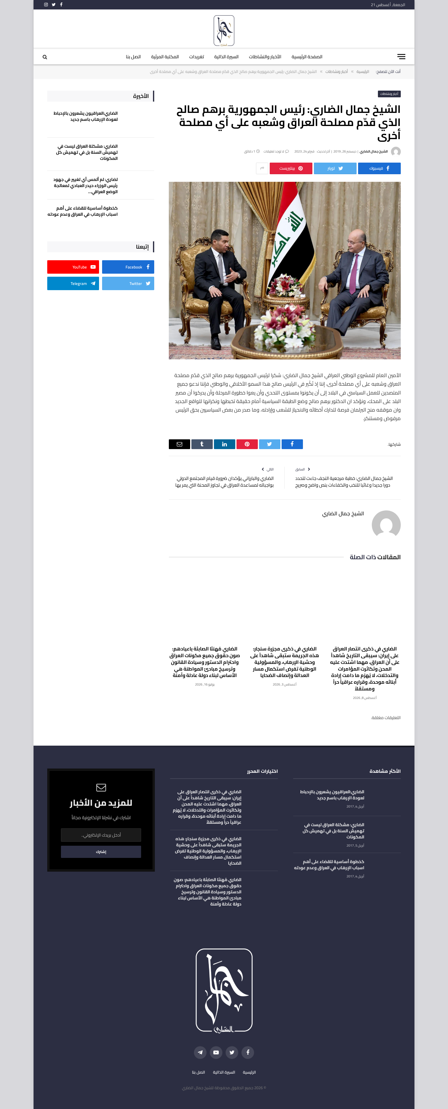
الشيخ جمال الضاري (374, 151)
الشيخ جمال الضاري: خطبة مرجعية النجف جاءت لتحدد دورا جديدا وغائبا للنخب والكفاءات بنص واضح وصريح (344, 482)
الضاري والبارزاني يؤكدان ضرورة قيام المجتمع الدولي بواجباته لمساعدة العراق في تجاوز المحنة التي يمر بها (224, 482)
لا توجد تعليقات (274, 151)
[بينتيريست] (422, 438)
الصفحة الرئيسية (307, 56)
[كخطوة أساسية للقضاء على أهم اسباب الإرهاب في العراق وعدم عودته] (138, 216)
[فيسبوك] (422, 391)
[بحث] (45, 56)
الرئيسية (249, 1072)
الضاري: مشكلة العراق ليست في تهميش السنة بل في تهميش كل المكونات (87, 152)
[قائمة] (401, 56)
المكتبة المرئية (165, 56)
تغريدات (196, 56)
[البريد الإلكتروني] (422, 454)
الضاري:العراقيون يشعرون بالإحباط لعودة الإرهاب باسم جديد (86, 116)
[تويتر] (422, 407)
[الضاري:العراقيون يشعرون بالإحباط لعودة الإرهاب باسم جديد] (138, 121)
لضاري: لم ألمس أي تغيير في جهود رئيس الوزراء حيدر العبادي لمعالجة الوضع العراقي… (85, 185)
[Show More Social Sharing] (262, 168)
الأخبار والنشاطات (265, 56)
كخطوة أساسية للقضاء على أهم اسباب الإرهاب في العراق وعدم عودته (83, 211)
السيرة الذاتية (226, 56)
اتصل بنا (133, 56)
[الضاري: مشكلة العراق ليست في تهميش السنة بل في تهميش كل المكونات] (138, 154)
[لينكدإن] (422, 422)
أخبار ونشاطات (389, 94)
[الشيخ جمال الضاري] (224, 31)
